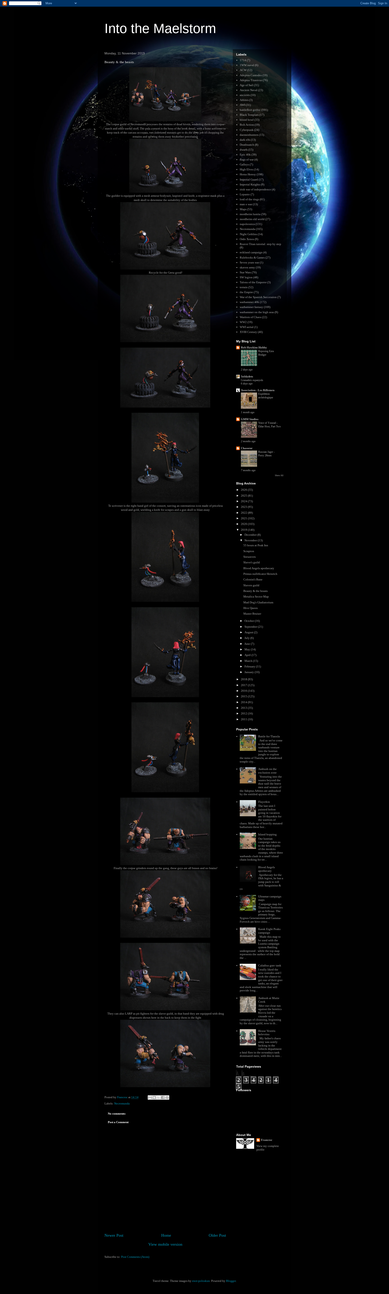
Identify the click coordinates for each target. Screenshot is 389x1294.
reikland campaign (251, 252)
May (247, 649)
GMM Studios (249, 419)
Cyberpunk (246, 130)
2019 (244, 529)
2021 (244, 518)
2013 (244, 707)
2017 (244, 685)
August (249, 632)
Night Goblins (248, 234)
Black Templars (249, 114)
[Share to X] (158, 1097)
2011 (244, 719)
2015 (244, 696)
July (247, 638)
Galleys (244, 164)
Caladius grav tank (269, 965)
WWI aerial (246, 327)
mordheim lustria (250, 214)
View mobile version (165, 1244)
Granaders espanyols (252, 380)
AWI (242, 105)
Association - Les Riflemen (257, 390)
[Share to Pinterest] (167, 1097)
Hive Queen (250, 608)
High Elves (246, 169)
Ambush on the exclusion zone (267, 770)
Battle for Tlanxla (269, 736)
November (251, 540)
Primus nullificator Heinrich (260, 574)
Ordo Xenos (247, 239)
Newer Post (113, 1235)
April (247, 655)
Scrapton (248, 551)
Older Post (217, 1235)
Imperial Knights (250, 184)
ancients (245, 95)
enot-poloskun (201, 1281)
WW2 (243, 322)
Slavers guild (251, 585)
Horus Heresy (248, 174)
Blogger (231, 1281)
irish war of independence (255, 189)
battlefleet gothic (250, 110)
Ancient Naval (248, 90)
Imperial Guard (249, 179)
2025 (244, 495)
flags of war (247, 159)
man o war (246, 204)
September (251, 626)
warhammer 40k (249, 302)
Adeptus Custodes (251, 75)
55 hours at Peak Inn (255, 545)
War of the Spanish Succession (258, 297)
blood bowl (247, 119)
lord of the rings (249, 199)
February (250, 666)
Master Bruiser (252, 613)
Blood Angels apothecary (258, 568)
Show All (279, 475)
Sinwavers (249, 556)
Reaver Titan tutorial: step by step (260, 244)
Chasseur (247, 448)
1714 (243, 60)
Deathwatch (247, 144)
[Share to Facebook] (163, 1097)
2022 (244, 512)
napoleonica (247, 224)
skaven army (247, 267)
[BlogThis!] (154, 1097)
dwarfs (244, 149)
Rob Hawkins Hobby (254, 347)
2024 (244, 501)
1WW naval (247, 65)
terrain (244, 287)
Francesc (266, 1140)
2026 (244, 489)
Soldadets (247, 376)
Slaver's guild (251, 562)
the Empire (246, 292)
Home (166, 1235)
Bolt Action (247, 124)
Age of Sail (246, 85)
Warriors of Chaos (250, 317)
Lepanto (245, 194)
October (249, 620)
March (248, 661)
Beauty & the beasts (255, 591)
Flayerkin (264, 801)
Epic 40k (245, 154)
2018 (244, 679)
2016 (244, 690)
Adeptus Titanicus (251, 80)
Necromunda (122, 1103)
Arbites (244, 100)
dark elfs (245, 139)
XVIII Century (248, 332)
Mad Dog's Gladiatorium (258, 602)
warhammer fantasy (251, 307)
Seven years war (249, 262)
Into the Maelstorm (160, 28)
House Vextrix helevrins (267, 1032)
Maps (243, 209)
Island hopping (267, 834)
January (249, 672)
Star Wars (245, 272)
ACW (243, 70)
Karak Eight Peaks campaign (269, 930)
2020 (244, 524)
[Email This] (150, 1097)
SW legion (246, 277)
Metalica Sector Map (256, 596)
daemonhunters (249, 134)
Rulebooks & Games (252, 257)
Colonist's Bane (252, 579)
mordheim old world (252, 219)
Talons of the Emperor (253, 282)
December (250, 534)
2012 (244, 713)
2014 (244, 702)
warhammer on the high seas (257, 312)
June (247, 643)
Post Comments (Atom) (135, 1256)
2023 (244, 507)
